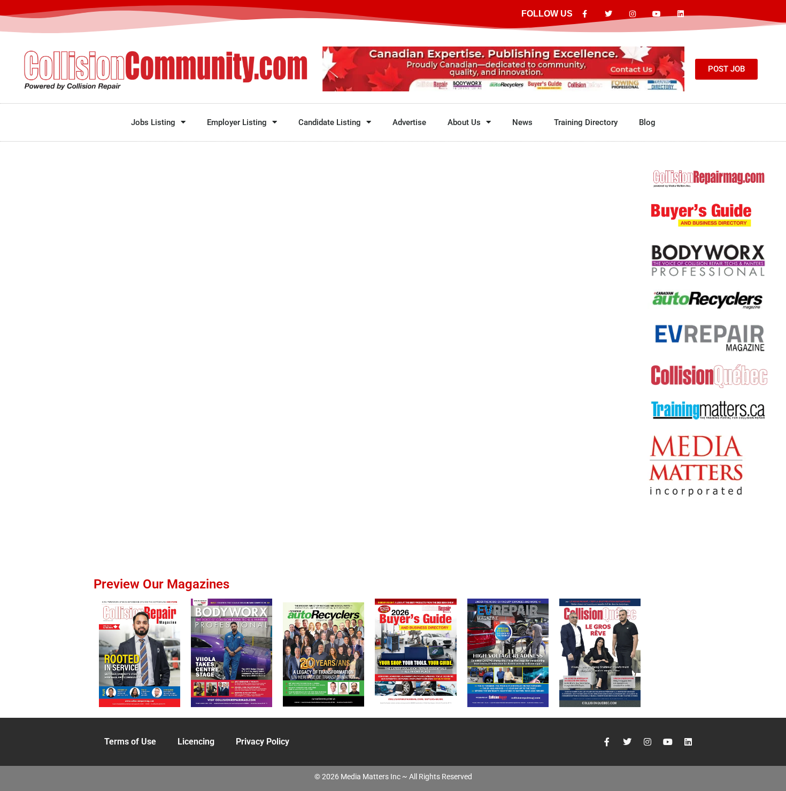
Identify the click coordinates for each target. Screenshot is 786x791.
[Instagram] (633, 14)
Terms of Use (130, 741)
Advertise (409, 122)
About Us (464, 122)
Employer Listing (237, 122)
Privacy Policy (262, 741)
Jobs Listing (153, 122)
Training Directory (586, 122)
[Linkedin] (680, 14)
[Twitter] (609, 14)
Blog (647, 122)
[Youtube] (656, 14)
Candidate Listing (329, 122)
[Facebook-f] (585, 14)
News (522, 122)
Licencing (196, 741)
